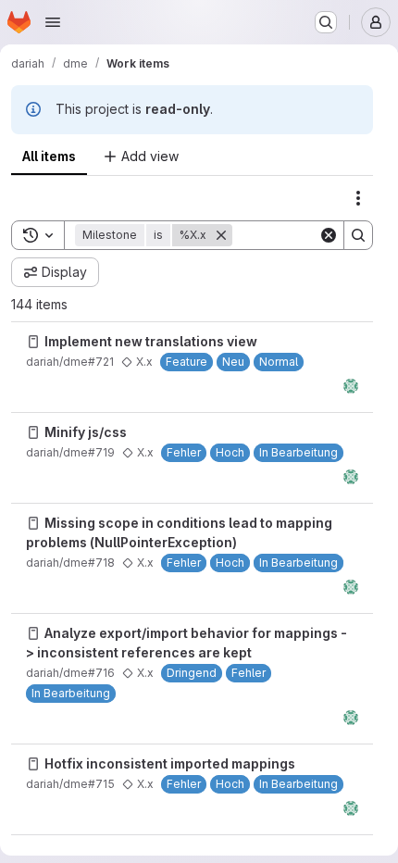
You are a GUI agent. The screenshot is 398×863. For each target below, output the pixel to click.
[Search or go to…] (326, 22)
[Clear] (328, 235)
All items (49, 156)
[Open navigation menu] (53, 22)
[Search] (358, 235)
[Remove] (221, 235)
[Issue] (33, 341)
